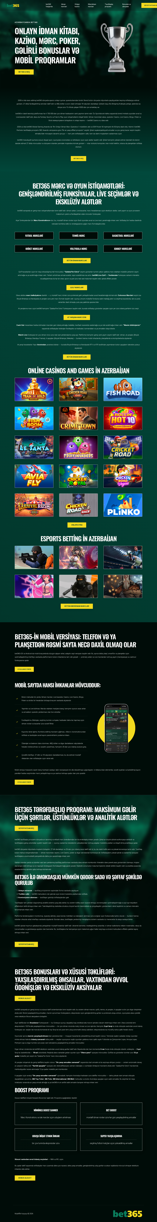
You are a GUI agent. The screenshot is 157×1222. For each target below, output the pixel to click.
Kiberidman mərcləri (92, 5)
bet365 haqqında (49, 5)
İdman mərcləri (64, 5)
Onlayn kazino (77, 5)
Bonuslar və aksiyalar (126, 5)
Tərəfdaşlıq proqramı (109, 5)
